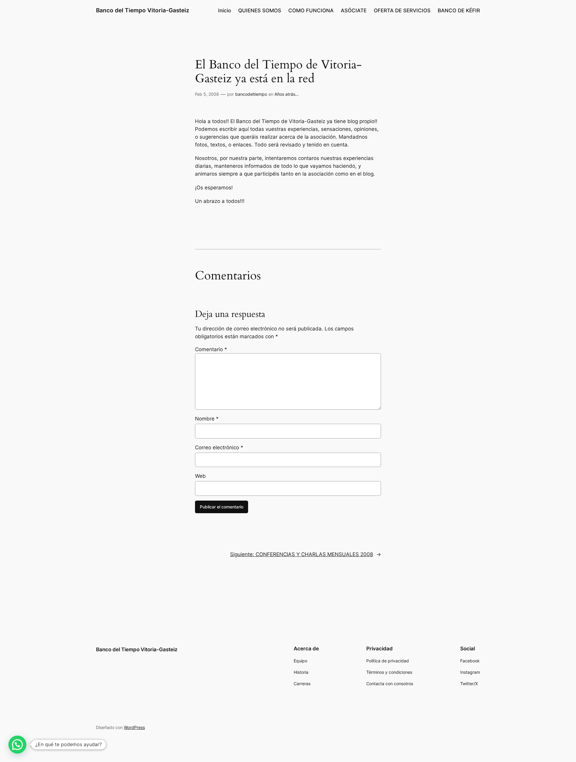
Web (200, 476)
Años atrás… (286, 94)
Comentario (211, 349)
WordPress (134, 727)
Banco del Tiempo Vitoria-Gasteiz (142, 10)
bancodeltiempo (251, 94)
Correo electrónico (219, 447)
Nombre (207, 419)
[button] (17, 745)
